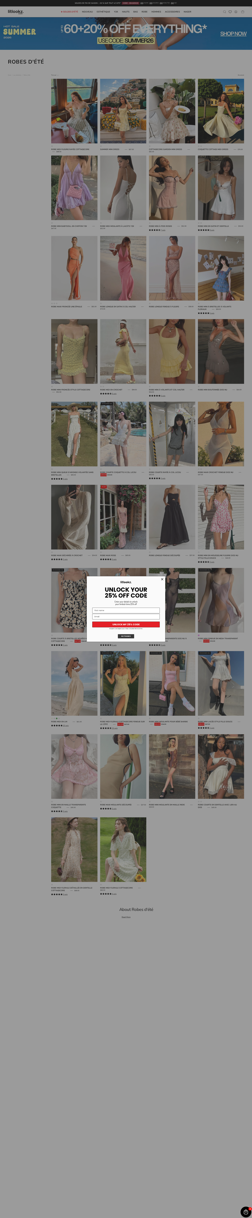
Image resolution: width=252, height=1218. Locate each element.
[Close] (162, 579)
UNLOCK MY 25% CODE (126, 624)
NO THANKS (126, 636)
